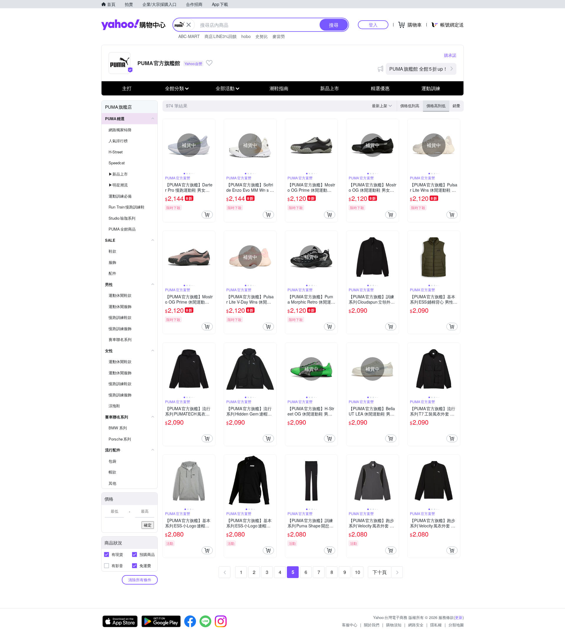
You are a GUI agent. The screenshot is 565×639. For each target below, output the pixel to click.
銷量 (456, 105)
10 (357, 572)
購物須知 (393, 625)
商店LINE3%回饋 (221, 36)
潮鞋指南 (279, 88)
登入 (373, 24)
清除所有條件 (139, 579)
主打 (127, 88)
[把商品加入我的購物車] (207, 214)
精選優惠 (380, 88)
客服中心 (349, 625)
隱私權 (436, 625)
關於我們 (371, 625)
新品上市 (329, 88)
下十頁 (380, 572)
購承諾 (450, 55)
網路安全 (415, 625)
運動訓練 (430, 88)
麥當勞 (278, 36)
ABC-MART (189, 36)
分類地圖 (456, 625)
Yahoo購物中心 (133, 25)
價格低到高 (409, 105)
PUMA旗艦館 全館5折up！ (418, 68)
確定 (148, 525)
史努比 (261, 36)
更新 (459, 617)
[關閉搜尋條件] (188, 24)
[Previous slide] (166, 145)
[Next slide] (211, 145)
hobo (246, 36)
